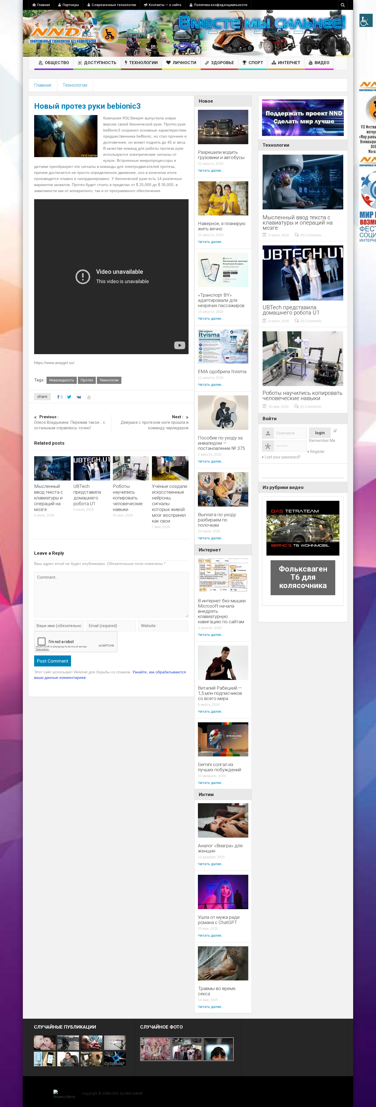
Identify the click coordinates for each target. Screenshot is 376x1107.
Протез (87, 380)
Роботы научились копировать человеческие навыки (128, 497)
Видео (322, 62)
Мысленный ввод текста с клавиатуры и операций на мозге (48, 497)
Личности (184, 62)
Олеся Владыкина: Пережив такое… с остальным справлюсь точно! (69, 422)
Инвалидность (61, 380)
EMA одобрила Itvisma (222, 371)
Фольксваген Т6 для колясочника (303, 577)
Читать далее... (211, 170)
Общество (57, 62)
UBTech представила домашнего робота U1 (87, 494)
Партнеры (70, 5)
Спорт (256, 62)
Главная (43, 5)
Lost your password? (283, 457)
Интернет (289, 62)
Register (317, 451)
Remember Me (322, 440)
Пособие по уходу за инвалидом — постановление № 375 (221, 443)
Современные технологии (114, 5)
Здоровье (222, 62)
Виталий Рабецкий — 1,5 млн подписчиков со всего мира (220, 693)
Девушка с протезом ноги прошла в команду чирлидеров (155, 422)
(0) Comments (310, 235)
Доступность (100, 62)
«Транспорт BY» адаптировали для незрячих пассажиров (221, 300)
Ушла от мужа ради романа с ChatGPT (218, 920)
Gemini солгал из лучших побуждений (219, 767)
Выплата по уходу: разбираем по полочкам (217, 520)
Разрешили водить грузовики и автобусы (221, 155)
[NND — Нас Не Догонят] (73, 33)
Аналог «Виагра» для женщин (220, 848)
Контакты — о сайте (165, 5)
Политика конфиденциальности (220, 5)
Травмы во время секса (216, 991)
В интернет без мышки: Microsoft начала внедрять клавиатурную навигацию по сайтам (222, 611)
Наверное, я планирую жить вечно (222, 226)
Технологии (143, 62)
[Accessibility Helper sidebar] (366, 20)
